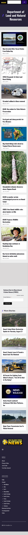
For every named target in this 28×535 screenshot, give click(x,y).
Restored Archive (6, 508)
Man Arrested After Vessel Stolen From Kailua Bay (13, 50)
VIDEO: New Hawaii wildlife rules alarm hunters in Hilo (13, 210)
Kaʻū (5, 489)
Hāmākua (6, 484)
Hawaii (3, 482)
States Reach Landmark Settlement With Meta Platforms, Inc (13, 403)
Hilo (5, 487)
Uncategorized (5, 510)
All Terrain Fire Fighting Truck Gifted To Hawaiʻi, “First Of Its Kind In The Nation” (13, 377)
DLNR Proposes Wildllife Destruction (10, 220)
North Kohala (7, 494)
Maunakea (6, 491)
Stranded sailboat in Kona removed (14, 101)
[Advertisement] (14, 274)
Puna (5, 499)
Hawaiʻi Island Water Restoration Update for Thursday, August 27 (13, 330)
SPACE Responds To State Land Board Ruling (12, 78)
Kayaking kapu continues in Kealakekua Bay (11, 244)
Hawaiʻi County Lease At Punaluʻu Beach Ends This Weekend (13, 353)
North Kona (6, 496)
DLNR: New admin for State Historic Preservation (14, 110)
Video (3, 513)
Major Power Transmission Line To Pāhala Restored (13, 427)
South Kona (6, 503)
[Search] (24, 2)
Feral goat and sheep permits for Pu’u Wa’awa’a (13, 120)
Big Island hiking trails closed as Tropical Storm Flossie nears (13, 144)
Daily (3, 479)
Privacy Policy (5, 463)
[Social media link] (2, 449)
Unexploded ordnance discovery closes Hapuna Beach (13, 188)
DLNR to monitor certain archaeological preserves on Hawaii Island (14, 199)
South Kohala (7, 501)
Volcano (6, 506)
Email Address (7, 297)
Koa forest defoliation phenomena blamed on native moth (13, 255)
